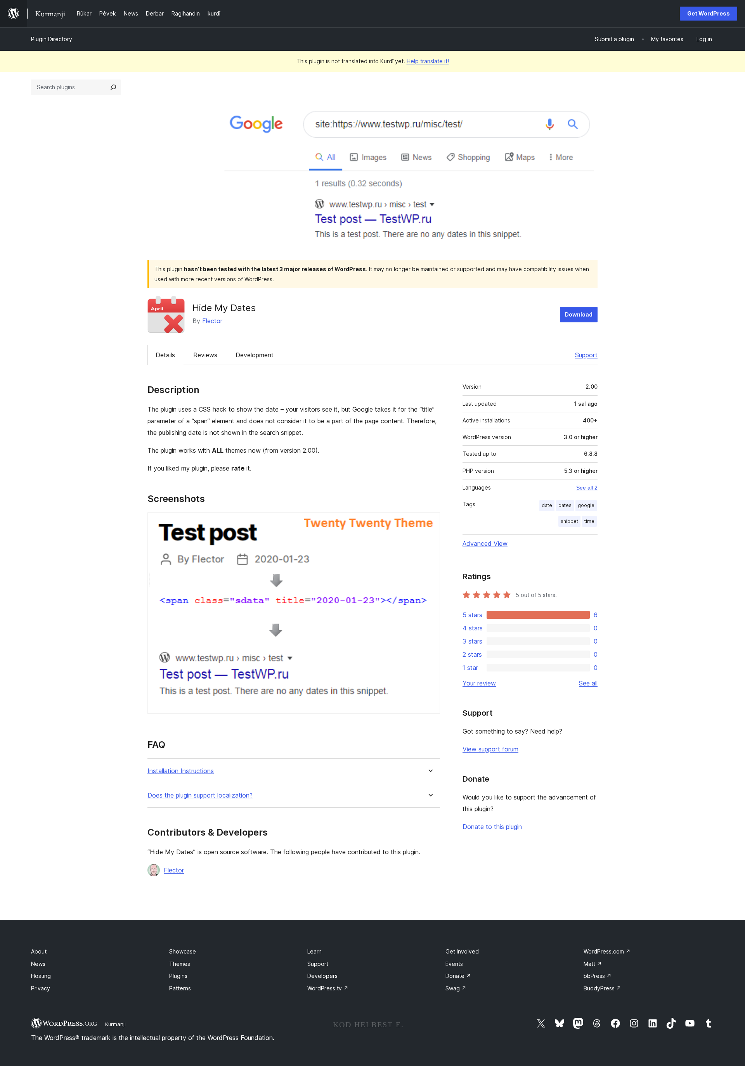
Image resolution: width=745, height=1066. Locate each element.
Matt (593, 963)
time (589, 521)
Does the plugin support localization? (200, 795)
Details (165, 355)
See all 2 (587, 488)
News (38, 963)
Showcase (182, 951)
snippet (569, 521)
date (547, 505)
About (39, 951)
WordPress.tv (327, 988)
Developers (322, 976)
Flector (212, 321)
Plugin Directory (51, 39)
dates (565, 505)
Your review (479, 683)
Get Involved (462, 951)
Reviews (205, 355)
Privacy (40, 988)
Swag (455, 988)
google (586, 505)
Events (454, 963)
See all (588, 683)
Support (586, 355)
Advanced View (485, 543)
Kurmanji (115, 1024)
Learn (314, 951)
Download (579, 314)
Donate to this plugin (492, 827)
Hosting (41, 976)
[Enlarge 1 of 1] (429, 523)
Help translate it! (428, 61)
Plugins (178, 976)
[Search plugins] (113, 87)
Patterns (180, 988)
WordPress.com (607, 951)
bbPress (598, 976)
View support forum (490, 749)
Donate (458, 976)
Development (255, 355)
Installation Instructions (180, 771)
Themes (179, 963)
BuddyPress (602, 988)
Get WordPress (708, 13)
